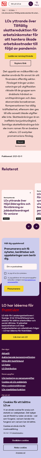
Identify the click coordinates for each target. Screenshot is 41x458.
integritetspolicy (17, 433)
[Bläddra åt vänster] (29, 226)
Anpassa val (20, 453)
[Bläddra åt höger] (36, 226)
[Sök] (30, 4)
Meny (37, 5)
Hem (3, 10)
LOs (26, 280)
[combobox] (21, 4)
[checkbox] (5, 273)
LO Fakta (12, 10)
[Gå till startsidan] (4, 4)
